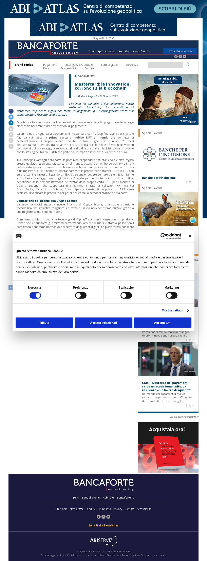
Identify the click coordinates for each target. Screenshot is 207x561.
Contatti (129, 509)
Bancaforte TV (141, 51)
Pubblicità (105, 509)
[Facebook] (176, 57)
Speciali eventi (106, 51)
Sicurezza (132, 65)
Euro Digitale (109, 65)
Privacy (117, 509)
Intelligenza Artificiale (79, 65)
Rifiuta (44, 322)
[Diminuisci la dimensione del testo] (11, 148)
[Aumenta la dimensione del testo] (11, 142)
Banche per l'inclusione (159, 178)
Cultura (89, 68)
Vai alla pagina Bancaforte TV (184, 416)
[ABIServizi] (103, 542)
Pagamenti (50, 65)
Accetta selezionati (103, 322)
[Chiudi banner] (190, 236)
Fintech (48, 68)
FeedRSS (91, 509)
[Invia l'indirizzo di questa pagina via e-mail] (11, 130)
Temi (91, 51)
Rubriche (124, 51)
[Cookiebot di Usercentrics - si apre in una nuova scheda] (163, 236)
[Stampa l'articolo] (11, 136)
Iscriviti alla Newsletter (180, 51)
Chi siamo (62, 509)
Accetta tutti (162, 322)
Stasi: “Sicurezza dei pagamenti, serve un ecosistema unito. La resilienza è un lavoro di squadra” (166, 386)
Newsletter (76, 509)
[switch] (81, 295)
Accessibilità (144, 509)
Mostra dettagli (172, 310)
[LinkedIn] (184, 57)
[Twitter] (180, 57)
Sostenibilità (68, 68)
